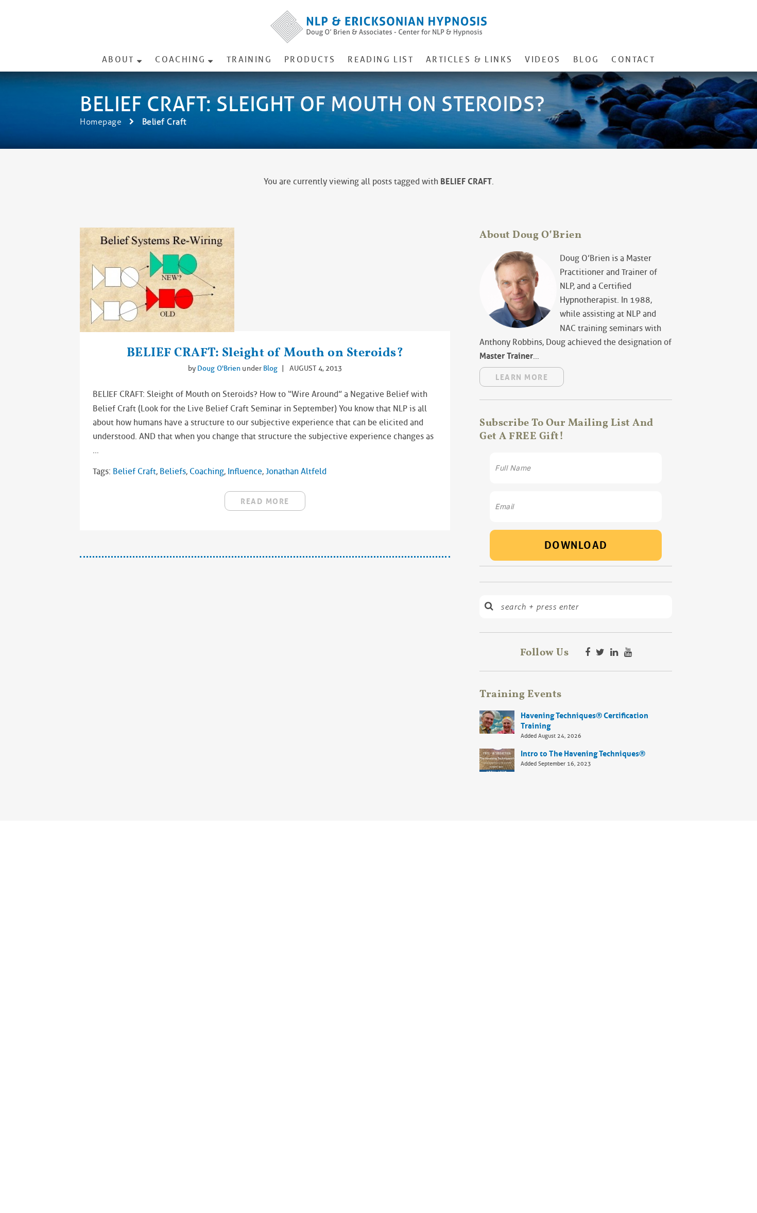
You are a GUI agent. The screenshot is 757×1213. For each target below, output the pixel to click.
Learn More (521, 377)
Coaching (180, 59)
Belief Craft (134, 471)
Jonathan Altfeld (296, 471)
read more (264, 501)
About (118, 59)
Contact (633, 59)
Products (309, 59)
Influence (245, 471)
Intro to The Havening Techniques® (583, 753)
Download (576, 545)
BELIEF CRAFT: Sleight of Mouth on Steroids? (265, 351)
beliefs (173, 471)
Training (249, 59)
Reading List (381, 59)
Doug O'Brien (219, 368)
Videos (542, 59)
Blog (586, 59)
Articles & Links (469, 59)
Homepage (101, 122)
